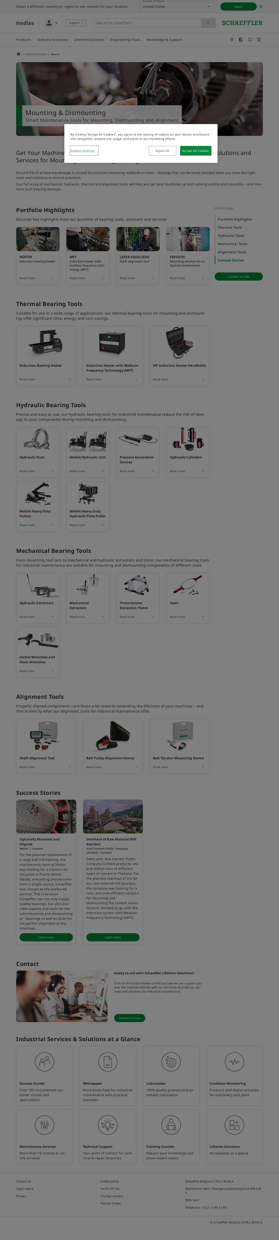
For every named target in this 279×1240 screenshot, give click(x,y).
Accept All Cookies (195, 151)
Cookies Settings (82, 150)
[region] (141, 143)
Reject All (163, 151)
